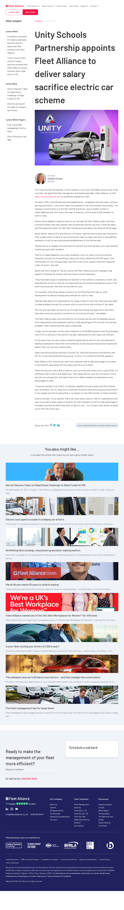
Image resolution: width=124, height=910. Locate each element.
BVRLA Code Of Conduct (30, 859)
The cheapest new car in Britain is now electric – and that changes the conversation (53, 677)
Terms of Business (12, 863)
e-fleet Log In (13, 12)
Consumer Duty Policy (69, 859)
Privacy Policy (104, 859)
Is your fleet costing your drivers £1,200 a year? (32, 646)
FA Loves (53, 820)
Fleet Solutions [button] (32, 6)
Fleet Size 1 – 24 (80, 810)
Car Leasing (79, 826)
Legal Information (12, 859)
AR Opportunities (56, 810)
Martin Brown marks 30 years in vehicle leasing (32, 584)
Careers (53, 807)
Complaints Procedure (50, 859)
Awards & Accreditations (60, 817)
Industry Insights (105, 804)
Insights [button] (83, 6)
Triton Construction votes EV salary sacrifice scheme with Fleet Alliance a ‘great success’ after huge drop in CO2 (17, 66)
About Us (53, 804)
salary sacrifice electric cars (48, 196)
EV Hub (101, 807)
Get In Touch (30, 12)
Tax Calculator (104, 813)
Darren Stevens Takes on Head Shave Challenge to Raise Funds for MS (17, 93)
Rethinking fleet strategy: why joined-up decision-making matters (43, 550)
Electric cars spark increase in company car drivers (16, 107)
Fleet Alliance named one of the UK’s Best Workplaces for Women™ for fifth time (51, 615)
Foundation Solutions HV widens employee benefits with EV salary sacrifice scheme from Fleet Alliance (17, 44)
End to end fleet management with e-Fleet (17, 128)
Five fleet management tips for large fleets (30, 708)
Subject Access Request (88, 859)
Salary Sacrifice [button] (47, 6)
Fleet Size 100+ (80, 817)
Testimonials (55, 813)
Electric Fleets (62, 6)
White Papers (103, 810)
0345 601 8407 (29, 778)
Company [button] (93, 6)
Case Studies (74, 6)
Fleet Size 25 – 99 (81, 813)
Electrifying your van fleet (17, 138)
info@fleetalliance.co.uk (17, 814)
